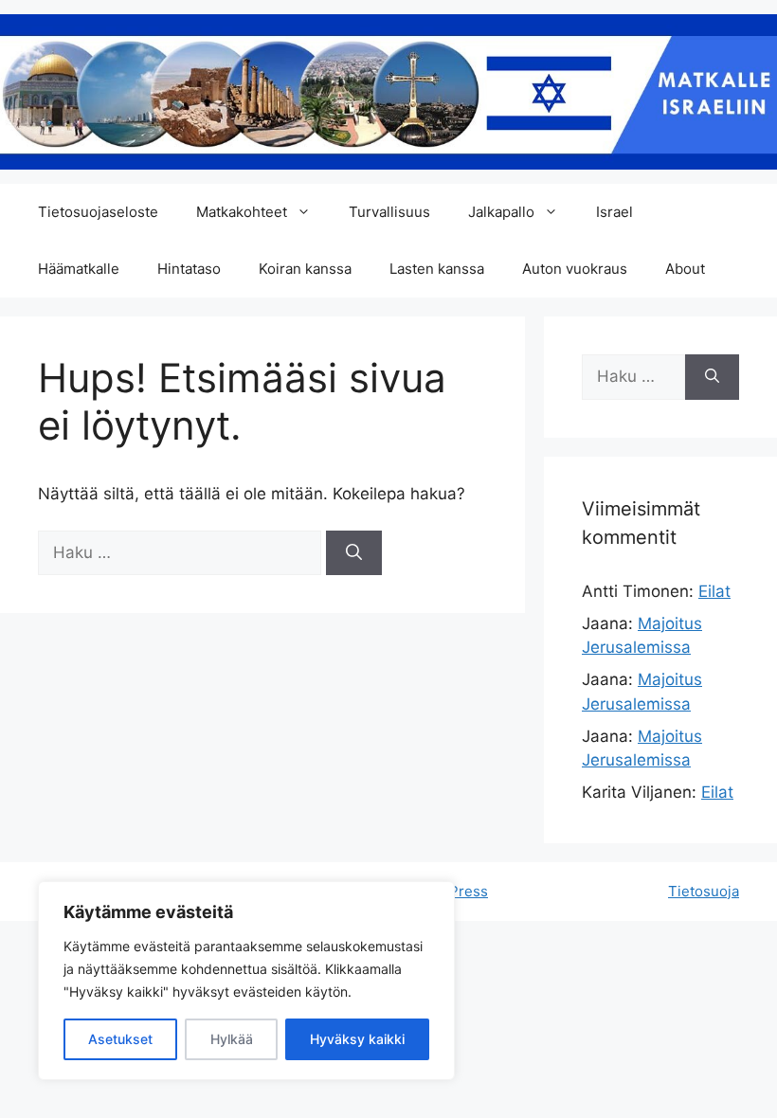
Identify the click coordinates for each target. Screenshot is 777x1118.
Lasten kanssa (436, 269)
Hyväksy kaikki (357, 1039)
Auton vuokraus (574, 269)
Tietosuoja (703, 891)
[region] (246, 980)
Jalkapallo (501, 212)
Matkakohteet (241, 212)
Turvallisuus (389, 212)
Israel (614, 212)
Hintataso (189, 269)
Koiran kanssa (305, 269)
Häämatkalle (78, 269)
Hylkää (231, 1039)
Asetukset (120, 1039)
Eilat (714, 591)
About (685, 269)
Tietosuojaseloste (98, 212)
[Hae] (354, 553)
